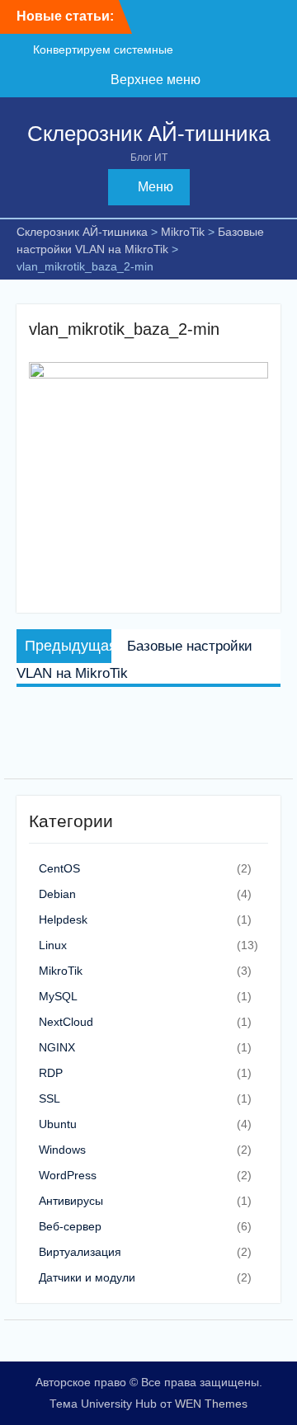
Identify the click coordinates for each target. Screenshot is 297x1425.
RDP (51, 1072)
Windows (62, 1149)
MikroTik (60, 970)
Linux (53, 945)
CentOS (59, 868)
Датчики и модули (87, 1277)
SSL (49, 1098)
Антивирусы (71, 1200)
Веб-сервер (70, 1226)
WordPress (68, 1175)
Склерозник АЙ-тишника (148, 133)
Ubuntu (58, 1124)
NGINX (57, 1047)
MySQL (58, 996)
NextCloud (66, 1021)
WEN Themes (211, 1403)
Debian (57, 894)
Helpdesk (63, 919)
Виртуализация (80, 1251)
